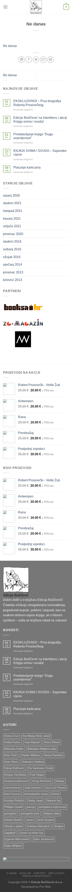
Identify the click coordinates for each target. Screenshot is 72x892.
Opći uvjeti (56, 873)
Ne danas (10, 46)
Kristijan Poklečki (14, 800)
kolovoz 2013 (12, 280)
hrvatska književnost (16, 781)
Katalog (25, 873)
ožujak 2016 (11, 257)
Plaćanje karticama (27, 167)
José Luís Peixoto (55, 787)
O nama (12, 873)
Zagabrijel (9, 832)
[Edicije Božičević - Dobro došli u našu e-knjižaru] (36, 7)
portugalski (10, 813)
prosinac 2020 (13, 234)
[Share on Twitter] (36, 59)
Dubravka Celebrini (33, 761)
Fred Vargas (37, 774)
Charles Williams (30, 755)
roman (29, 819)
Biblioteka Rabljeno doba (42, 748)
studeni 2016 (12, 241)
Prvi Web (45, 886)
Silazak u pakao (13, 826)
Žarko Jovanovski (43, 839)
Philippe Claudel (13, 806)
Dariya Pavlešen (53, 755)
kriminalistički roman (36, 794)
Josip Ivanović (32, 787)
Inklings (59, 781)
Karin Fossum (12, 794)
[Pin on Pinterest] (50, 59)
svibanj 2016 (12, 249)
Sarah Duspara (45, 819)
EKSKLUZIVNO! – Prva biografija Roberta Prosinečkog (37, 102)
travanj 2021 (12, 218)
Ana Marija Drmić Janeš (36, 735)
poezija (31, 806)
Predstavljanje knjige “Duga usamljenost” (33, 136)
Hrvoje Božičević (42, 781)
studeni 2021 (12, 203)
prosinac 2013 (13, 272)
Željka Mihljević (13, 845)
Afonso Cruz (11, 735)
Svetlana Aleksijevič (38, 826)
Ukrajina (58, 826)
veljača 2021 (12, 226)
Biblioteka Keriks (14, 748)
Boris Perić (10, 755)
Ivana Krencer (12, 787)
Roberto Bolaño (13, 819)
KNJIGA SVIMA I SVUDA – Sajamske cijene (40, 152)
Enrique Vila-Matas (15, 774)
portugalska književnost (52, 806)
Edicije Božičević (14, 768)
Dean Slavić (11, 761)
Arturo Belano (52, 742)
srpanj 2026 (11, 195)
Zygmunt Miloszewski (16, 839)
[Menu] (5, 7)
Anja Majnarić (32, 742)
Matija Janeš (35, 800)
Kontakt (40, 873)
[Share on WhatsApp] (21, 59)
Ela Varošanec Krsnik (40, 768)
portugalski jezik (30, 813)
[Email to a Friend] (43, 59)
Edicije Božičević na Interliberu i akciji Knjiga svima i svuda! (40, 119)
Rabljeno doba (51, 813)
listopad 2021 (12, 211)
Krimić (55, 794)
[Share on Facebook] (28, 59)
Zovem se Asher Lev (31, 832)
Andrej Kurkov (12, 742)
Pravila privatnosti (36, 876)
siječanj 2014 (12, 264)
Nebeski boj (53, 800)
